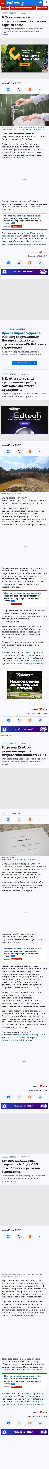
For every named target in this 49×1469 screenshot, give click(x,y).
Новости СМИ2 (6, 735)
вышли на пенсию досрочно (29, 1034)
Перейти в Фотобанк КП (35, 129)
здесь (26, 157)
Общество (12, 13)
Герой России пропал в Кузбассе (23, 8)
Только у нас (42, 8)
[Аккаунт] (46, 3)
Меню (3, 3)
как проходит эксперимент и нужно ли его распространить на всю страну (22, 219)
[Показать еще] (40, 89)
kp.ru (45, 252)
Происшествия (14, 1442)
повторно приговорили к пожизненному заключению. (24, 242)
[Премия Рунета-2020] (22, 3)
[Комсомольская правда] (13, 3)
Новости (5, 8)
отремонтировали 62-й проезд (17, 1040)
